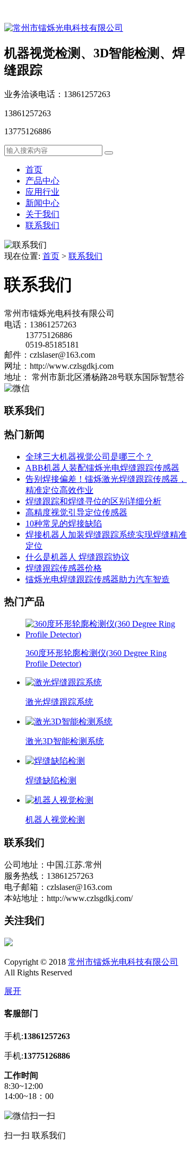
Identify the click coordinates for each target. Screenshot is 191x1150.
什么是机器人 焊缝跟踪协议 (77, 556)
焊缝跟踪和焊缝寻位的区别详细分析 (93, 501)
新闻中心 (42, 202)
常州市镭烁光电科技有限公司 (123, 961)
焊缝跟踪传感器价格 (63, 568)
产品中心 (42, 180)
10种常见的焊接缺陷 (63, 523)
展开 (12, 991)
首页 (33, 169)
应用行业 (42, 191)
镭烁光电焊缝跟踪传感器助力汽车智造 (97, 579)
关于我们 (42, 214)
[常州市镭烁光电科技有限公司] (63, 27)
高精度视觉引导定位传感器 (76, 512)
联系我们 (42, 225)
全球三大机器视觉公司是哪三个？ (89, 456)
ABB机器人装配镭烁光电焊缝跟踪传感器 (102, 467)
